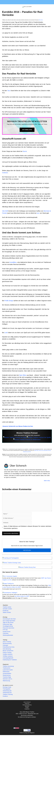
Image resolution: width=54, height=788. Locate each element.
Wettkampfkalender (8, 635)
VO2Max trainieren (8, 656)
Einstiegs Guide (7, 687)
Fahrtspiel (5, 645)
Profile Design (8, 300)
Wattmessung (6, 680)
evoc (38, 213)
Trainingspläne (6, 689)
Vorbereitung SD (7, 690)
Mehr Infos (41, 19)
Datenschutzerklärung (27, 704)
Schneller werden (7, 608)
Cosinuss (5, 172)
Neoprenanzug (6, 675)
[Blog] (27, 439)
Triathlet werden (7, 607)
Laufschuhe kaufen (8, 670)
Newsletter (27, 706)
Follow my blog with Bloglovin (27, 732)
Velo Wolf (5, 211)
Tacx (8, 90)
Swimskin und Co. (7, 679)
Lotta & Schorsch (27, 702)
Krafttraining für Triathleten (10, 659)
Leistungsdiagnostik (8, 658)
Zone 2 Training (7, 641)
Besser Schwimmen (8, 650)
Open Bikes (22, 375)
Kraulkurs (5, 696)
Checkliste (5, 633)
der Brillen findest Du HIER (22, 596)
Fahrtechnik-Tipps (7, 624)
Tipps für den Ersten (8, 622)
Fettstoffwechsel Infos (8, 647)
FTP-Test (5, 629)
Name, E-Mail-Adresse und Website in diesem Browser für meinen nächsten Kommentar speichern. (27, 527)
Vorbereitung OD (7, 692)
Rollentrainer (6, 671)
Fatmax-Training (7, 652)
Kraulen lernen (6, 631)
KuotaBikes (13, 262)
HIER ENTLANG (27, 550)
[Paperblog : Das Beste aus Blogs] (27, 731)
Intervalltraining (7, 649)
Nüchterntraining (7, 643)
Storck (25, 151)
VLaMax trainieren (7, 654)
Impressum (27, 703)
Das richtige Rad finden (9, 620)
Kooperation (27, 708)
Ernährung (5, 610)
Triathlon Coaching (8, 694)
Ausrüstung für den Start (9, 619)
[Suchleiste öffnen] (52, 2)
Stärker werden (7, 612)
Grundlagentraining (8, 626)
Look (6, 332)
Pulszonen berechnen (8, 628)
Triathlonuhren (6, 668)
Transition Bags (7, 677)
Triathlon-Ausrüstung (8, 666)
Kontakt (27, 707)
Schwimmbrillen (7, 673)
